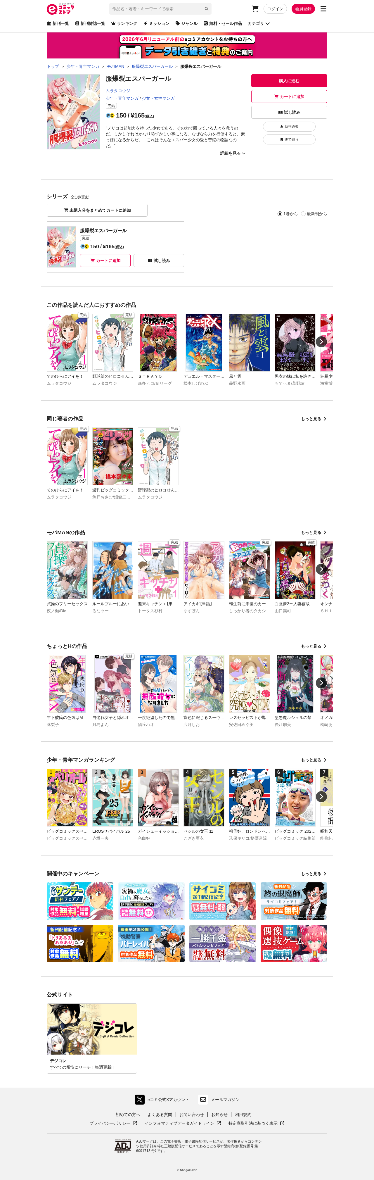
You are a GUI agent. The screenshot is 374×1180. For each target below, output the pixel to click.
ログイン (275, 8)
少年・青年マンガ (122, 98)
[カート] (255, 9)
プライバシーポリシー (113, 1123)
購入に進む (289, 80)
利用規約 (243, 1114)
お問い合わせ (191, 1114)
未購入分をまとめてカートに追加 (100, 210)
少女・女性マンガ (158, 98)
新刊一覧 (61, 23)
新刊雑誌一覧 (93, 23)
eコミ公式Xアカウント (163, 1101)
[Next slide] (321, 342)
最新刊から (317, 213)
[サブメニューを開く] (323, 9)
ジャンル (189, 23)
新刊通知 (292, 127)
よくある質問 (160, 1114)
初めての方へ (128, 1114)
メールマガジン (225, 1099)
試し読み (292, 112)
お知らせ (219, 1114)
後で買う (292, 139)
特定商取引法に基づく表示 (256, 1123)
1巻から (290, 213)
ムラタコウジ (118, 90)
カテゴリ (256, 23)
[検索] (207, 9)
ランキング (127, 23)
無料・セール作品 (225, 23)
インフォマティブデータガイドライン (179, 1123)
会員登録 (303, 8)
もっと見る (311, 418)
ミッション (159, 23)
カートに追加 (292, 96)
